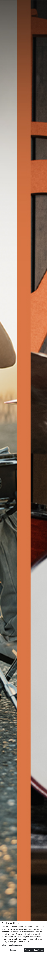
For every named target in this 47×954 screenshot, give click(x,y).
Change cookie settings (12, 945)
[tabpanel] (23, 477)
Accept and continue (34, 950)
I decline (12, 950)
